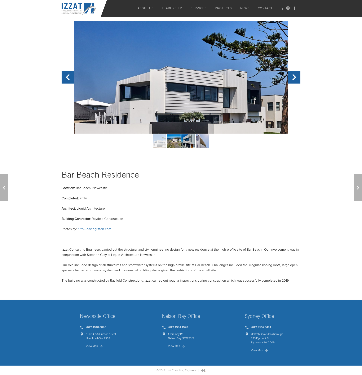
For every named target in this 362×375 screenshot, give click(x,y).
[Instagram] (287, 8)
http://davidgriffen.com (94, 229)
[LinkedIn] (281, 8)
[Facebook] (294, 8)
